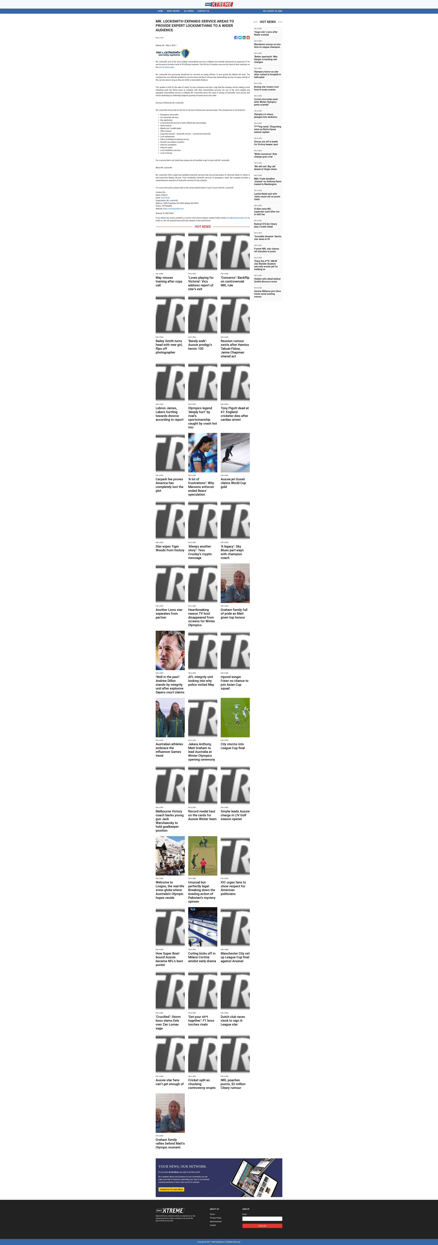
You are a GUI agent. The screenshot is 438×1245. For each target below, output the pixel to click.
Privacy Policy (215, 1218)
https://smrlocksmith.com (173, 209)
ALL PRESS (188, 11)
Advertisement (216, 1221)
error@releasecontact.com (237, 218)
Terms (212, 1214)
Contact (213, 1225)
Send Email (165, 198)
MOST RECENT (173, 11)
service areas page (166, 67)
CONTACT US (203, 11)
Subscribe (262, 1226)
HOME (160, 11)
